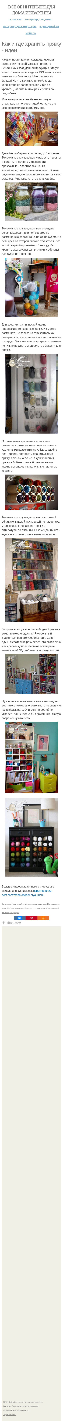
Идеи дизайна (49, 26)
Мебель (31, 33)
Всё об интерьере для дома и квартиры (31, 10)
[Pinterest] (31, 918)
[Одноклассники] (43, 918)
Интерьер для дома (37, 19)
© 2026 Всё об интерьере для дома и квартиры (23, 1402)
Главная (15, 19)
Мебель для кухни (15, 908)
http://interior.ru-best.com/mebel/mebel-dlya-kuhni (27, 893)
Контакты (6, 1406)
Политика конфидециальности (16, 1410)
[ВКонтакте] (20, 918)
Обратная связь (9, 1414)
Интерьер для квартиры (20, 26)
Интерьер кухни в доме (34, 908)
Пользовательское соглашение (25, 1406)
